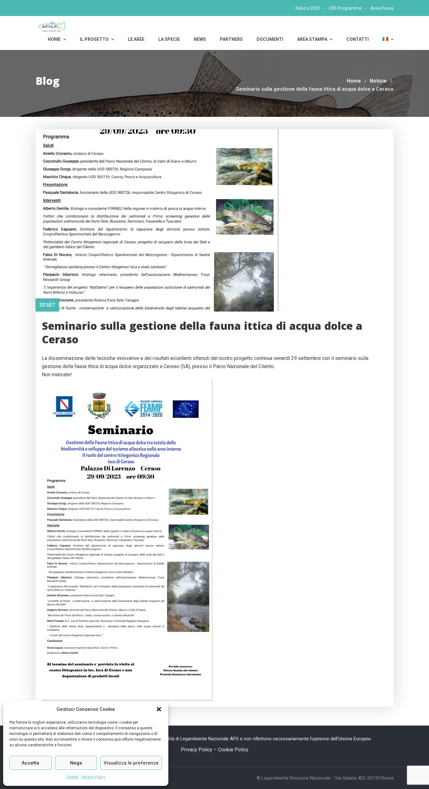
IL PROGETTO (95, 39)
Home (55, 39)
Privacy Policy (93, 777)
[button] (159, 709)
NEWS (200, 39)
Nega (76, 763)
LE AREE (136, 39)
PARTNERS (231, 39)
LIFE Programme (345, 8)
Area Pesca (382, 8)
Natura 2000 (308, 8)
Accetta (30, 763)
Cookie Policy (233, 750)
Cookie (72, 777)
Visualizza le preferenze (131, 763)
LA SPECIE (169, 39)
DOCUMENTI (270, 39)
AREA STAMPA (312, 39)
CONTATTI (357, 39)
